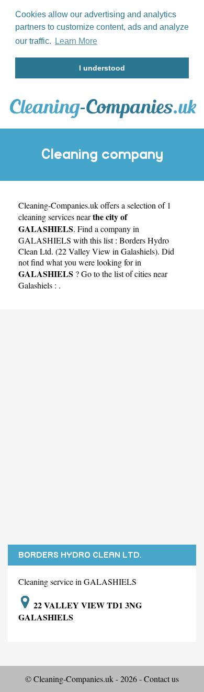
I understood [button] (102, 68)
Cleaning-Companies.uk (58, 205)
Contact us (161, 678)
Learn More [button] (76, 41)
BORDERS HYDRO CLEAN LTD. (80, 555)
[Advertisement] (102, 427)
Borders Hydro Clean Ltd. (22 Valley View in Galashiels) (93, 246)
